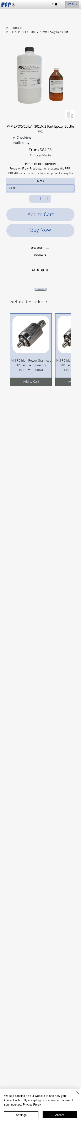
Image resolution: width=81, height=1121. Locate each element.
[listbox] (72, 4)
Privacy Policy (32, 1104)
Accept (59, 1115)
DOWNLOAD (40, 255)
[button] (55, 4)
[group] (40, 350)
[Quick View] (31, 334)
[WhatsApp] (34, 270)
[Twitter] (47, 270)
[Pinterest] (42, 270)
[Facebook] (38, 270)
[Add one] (48, 199)
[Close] (75, 1095)
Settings (21, 1115)
